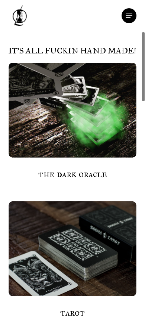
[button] (129, 15)
